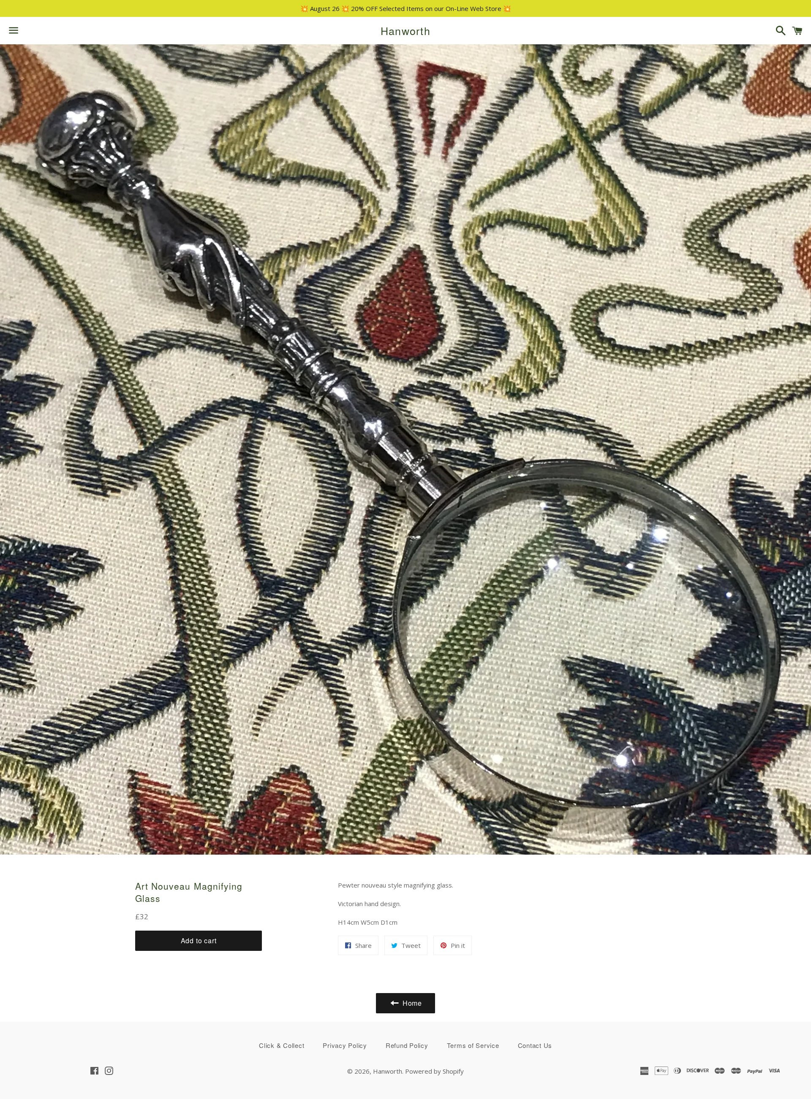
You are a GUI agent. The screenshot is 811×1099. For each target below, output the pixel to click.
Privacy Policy (345, 1045)
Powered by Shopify (434, 1071)
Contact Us (535, 1045)
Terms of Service (473, 1045)
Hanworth (405, 30)
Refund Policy (407, 1045)
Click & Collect (281, 1045)
